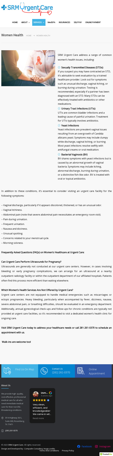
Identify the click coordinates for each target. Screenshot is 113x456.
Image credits (49, 448)
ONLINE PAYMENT (93, 22)
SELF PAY (78, 22)
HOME (15, 22)
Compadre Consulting (33, 448)
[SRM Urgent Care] (27, 9)
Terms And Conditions (49, 450)
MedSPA (51, 22)
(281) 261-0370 (61, 372)
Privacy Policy (68, 450)
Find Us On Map (24, 369)
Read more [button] (55, 418)
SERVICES (37, 22)
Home (28, 35)
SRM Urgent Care (15, 444)
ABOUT (24, 22)
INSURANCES (64, 22)
